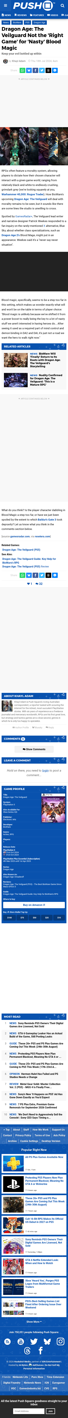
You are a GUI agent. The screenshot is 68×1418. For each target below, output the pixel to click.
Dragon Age (39, 22)
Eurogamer (58, 1382)
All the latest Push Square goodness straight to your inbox (34, 1402)
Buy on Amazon (33, 904)
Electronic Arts (9, 819)
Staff (26, 1129)
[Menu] (5, 5)
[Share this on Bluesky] (29, 70)
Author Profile (22, 727)
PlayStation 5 (9, 804)
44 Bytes (23, 1365)
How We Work (41, 1129)
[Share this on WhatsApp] (22, 70)
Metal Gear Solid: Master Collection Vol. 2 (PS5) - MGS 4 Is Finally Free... (34, 1086)
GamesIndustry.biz (30, 1388)
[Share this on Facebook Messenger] (55, 70)
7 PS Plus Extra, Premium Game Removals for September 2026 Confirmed (33, 1106)
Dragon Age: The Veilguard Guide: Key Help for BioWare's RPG (30, 894)
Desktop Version (51, 1141)
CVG (46, 1388)
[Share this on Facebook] (35, 70)
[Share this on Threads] (48, 70)
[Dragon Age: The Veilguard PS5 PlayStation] (34, 146)
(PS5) (21, 549)
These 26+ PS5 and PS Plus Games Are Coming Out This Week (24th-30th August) (36, 1045)
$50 (34, 917)
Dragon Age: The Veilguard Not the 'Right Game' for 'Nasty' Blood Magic (32, 38)
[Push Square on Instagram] (60, 1342)
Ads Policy (59, 1135)
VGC (13, 1388)
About (16, 1129)
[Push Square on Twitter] (34, 1342)
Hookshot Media (22, 1361)
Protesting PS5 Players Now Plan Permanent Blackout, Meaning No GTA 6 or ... (35, 1055)
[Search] (62, 5)
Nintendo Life (20, 1377)
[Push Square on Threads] (27, 1351)
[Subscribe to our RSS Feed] (7, 1342)
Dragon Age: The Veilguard (30, 199)
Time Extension (55, 1377)
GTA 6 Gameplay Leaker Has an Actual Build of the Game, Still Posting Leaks (35, 1035)
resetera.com (42, 536)
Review (25, 566)
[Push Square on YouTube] (21, 1342)
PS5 (27, 22)
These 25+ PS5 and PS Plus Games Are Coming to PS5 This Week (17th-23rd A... (36, 1065)
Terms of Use (42, 1135)
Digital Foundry (11, 1382)
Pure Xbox (37, 1377)
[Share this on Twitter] (42, 70)
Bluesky (38, 727)
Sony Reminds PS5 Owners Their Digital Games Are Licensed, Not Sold (36, 1025)
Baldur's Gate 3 (47, 519)
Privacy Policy (23, 1135)
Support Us (58, 1129)
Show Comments (35, 749)
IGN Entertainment (51, 1361)
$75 (22, 917)
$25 (47, 917)
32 (41, 584)
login (45, 770)
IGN (47, 1382)
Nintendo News (32, 1382)
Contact (7, 1135)
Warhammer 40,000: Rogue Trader (22, 194)
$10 (59, 917)
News (6, 22)
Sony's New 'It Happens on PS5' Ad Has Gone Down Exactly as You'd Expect (35, 1096)
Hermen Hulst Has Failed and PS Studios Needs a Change (33, 1075)
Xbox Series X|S (10, 812)
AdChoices (37, 1365)
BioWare (17, 22)
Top (7, 1129)
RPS (55, 1388)
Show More (33, 1321)
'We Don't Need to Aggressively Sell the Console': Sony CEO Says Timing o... (35, 1116)
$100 (9, 917)
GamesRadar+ (23, 216)
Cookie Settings (29, 1141)
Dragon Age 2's (11, 235)
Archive (12, 1141)
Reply (51, 727)
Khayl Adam (19, 61)
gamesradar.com (20, 536)
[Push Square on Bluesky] (47, 1342)
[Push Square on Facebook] (40, 1351)
